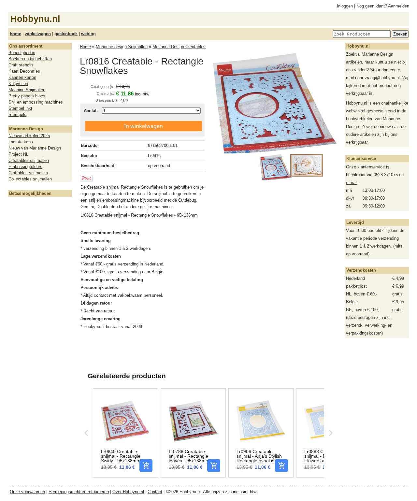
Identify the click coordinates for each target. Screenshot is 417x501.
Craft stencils (21, 65)
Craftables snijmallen (28, 172)
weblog (88, 33)
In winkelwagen (143, 126)
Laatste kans (20, 141)
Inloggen (345, 6)
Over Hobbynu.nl (128, 491)
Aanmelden (398, 6)
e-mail (351, 182)
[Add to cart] (145, 465)
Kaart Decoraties (24, 71)
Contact (155, 491)
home (15, 33)
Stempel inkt (20, 108)
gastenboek (66, 33)
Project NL (18, 154)
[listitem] (125, 433)
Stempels (17, 114)
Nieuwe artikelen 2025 (29, 135)
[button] (86, 433)
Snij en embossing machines (35, 102)
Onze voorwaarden (27, 491)
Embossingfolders (25, 166)
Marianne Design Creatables (179, 46)
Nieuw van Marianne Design (34, 148)
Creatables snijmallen (28, 160)
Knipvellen (18, 83)
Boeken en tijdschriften (30, 58)
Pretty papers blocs (26, 95)
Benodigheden (21, 52)
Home (85, 46)
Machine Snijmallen (26, 89)
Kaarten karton (22, 77)
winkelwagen (38, 33)
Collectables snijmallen (30, 179)
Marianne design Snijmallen (122, 46)
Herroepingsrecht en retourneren (79, 491)
